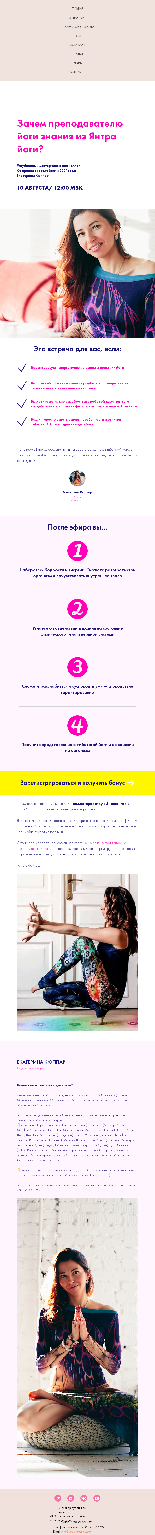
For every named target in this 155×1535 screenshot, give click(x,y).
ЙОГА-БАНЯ (77, 45)
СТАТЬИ (77, 54)
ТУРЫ (77, 36)
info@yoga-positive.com (76, 1531)
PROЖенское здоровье (77, 27)
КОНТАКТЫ (77, 72)
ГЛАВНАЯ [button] (77, 9)
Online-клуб (77, 18)
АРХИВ (77, 63)
